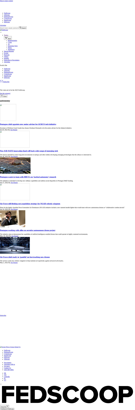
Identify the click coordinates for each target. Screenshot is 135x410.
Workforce (11, 49)
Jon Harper (13, 130)
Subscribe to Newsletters (11, 60)
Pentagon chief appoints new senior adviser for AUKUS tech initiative (28, 124)
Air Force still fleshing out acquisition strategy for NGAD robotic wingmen (30, 204)
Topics (6, 35)
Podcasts (6, 55)
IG (5, 378)
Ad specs (7, 366)
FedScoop (7, 13)
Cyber (10, 42)
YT (5, 380)
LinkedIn (7, 377)
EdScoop (7, 22)
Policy (10, 48)
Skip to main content (6, 1)
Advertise (3, 25)
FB (5, 373)
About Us (17, 347)
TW (5, 375)
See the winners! (5, 93)
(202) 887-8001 (9, 370)
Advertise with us (9, 364)
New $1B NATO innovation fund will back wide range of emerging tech (29, 151)
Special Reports (9, 51)
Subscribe (6, 82)
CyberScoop (8, 18)
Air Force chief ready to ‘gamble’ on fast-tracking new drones (25, 257)
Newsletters (7, 362)
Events (6, 53)
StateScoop (7, 20)
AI (9, 44)
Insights (6, 58)
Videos (6, 56)
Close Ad (3, 407)
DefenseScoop (8, 17)
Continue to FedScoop (7, 409)
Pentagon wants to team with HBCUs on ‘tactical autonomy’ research (28, 177)
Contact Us (7, 368)
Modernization (12, 40)
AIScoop (7, 15)
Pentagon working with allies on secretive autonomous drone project (27, 230)
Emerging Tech (12, 46)
